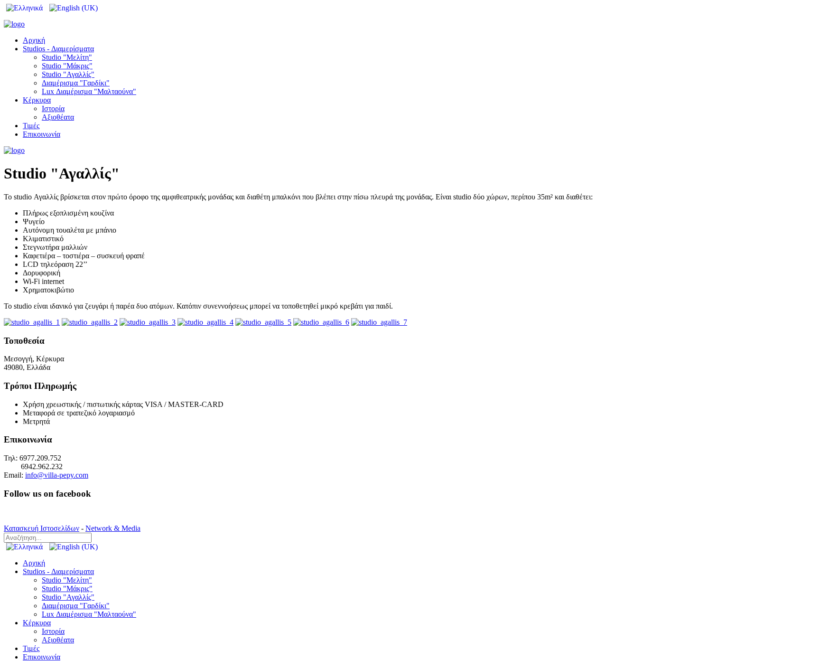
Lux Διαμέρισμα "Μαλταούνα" (89, 91)
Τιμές (31, 126)
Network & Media (112, 528)
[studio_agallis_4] (205, 322)
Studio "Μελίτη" (67, 57)
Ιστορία (53, 108)
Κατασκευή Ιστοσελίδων (41, 528)
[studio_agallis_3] (148, 322)
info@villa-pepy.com (56, 475)
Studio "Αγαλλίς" (68, 74)
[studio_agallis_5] (263, 322)
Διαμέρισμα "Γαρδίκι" (76, 83)
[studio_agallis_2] (90, 322)
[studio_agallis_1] (32, 322)
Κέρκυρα (37, 100)
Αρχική (34, 40)
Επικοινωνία (41, 134)
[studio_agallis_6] (321, 322)
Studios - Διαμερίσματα (58, 49)
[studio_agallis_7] (379, 322)
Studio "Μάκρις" (67, 66)
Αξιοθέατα (58, 117)
